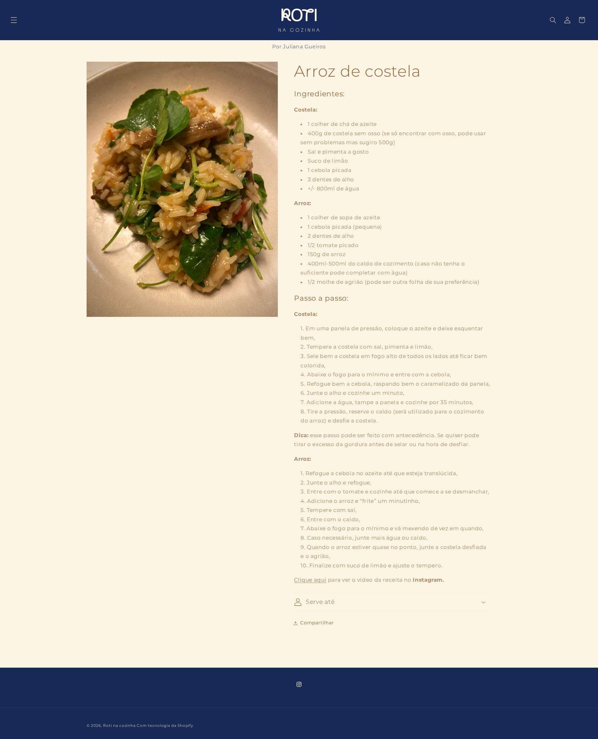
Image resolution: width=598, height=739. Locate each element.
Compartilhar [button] (317, 623)
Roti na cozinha (119, 725)
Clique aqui (310, 580)
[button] (14, 20)
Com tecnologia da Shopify (165, 725)
